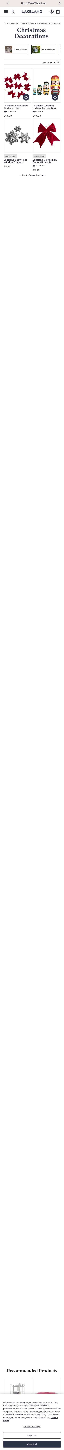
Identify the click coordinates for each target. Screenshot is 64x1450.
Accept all (32, 1444)
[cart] (57, 11)
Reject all (31, 1435)
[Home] (5, 23)
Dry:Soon (41, 3)
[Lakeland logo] (32, 11)
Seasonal (13, 23)
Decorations (28, 23)
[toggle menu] (6, 11)
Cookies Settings (31, 1427)
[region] (32, 1422)
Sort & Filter (49, 62)
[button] (9, 3)
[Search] (12, 11)
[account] (51, 11)
